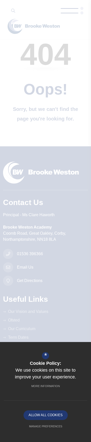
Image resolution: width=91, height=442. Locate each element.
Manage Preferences (45, 426)
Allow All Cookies (46, 415)
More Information (45, 386)
